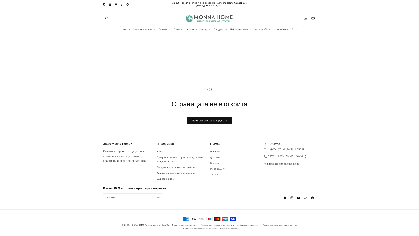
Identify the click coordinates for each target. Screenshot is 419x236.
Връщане (215, 163)
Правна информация (230, 228)
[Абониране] (158, 197)
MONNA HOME (137, 225)
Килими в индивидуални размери (176, 172)
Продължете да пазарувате (209, 120)
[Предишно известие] (168, 4)
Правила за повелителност (184, 225)
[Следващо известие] (251, 4)
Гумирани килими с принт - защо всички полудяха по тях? (180, 159)
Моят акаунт (217, 168)
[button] (106, 18)
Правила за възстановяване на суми (280, 225)
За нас (214, 174)
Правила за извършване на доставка (199, 228)
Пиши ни (215, 151)
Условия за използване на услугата (217, 225)
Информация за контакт (248, 225)
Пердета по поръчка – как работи (176, 167)
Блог (159, 151)
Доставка (215, 157)
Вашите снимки (165, 178)
